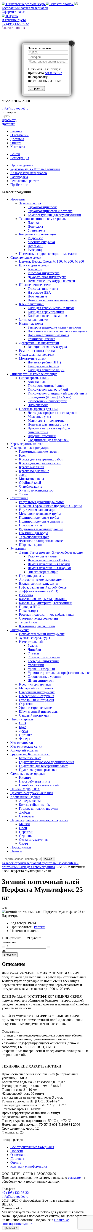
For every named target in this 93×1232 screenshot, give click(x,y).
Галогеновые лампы (43, 556)
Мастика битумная (41, 242)
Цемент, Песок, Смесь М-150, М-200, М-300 (51, 261)
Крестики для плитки (35, 684)
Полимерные (37, 296)
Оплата (15, 143)
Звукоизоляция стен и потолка (50, 211)
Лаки (23, 475)
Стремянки (27, 704)
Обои (23, 828)
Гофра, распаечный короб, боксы (43, 587)
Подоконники (20, 847)
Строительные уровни (44, 676)
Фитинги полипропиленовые (41, 541)
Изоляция (17, 199)
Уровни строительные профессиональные (59, 673)
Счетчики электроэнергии (38, 618)
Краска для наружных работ (40, 463)
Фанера (24, 738)
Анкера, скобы (30, 801)
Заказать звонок (61, 4)
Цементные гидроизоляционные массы (48, 253)
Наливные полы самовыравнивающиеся (57, 331)
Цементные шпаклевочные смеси (52, 300)
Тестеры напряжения (43, 661)
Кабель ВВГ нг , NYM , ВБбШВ (43, 599)
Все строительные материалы (32, 1147)
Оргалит (25, 735)
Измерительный (31, 641)
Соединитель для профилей (48, 440)
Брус (22, 727)
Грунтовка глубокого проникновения (46, 762)
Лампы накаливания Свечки (49, 564)
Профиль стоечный (42, 436)
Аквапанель (36, 382)
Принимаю (10, 1228)
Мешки (24, 824)
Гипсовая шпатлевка (43, 288)
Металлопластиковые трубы (40, 513)
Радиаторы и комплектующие (41, 529)
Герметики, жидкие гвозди (39, 451)
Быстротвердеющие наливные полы (54, 327)
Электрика (18, 548)
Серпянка (26, 836)
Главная (16, 131)
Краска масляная (31, 467)
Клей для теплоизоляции (46, 370)
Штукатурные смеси (34, 265)
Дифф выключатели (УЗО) (38, 591)
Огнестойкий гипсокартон (47, 401)
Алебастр (35, 269)
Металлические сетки (26, 746)
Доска (23, 731)
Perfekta (39, 927)
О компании (19, 135)
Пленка (33, 222)
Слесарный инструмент (36, 696)
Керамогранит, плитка (26, 444)
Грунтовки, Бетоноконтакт (30, 754)
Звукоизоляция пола (42, 207)
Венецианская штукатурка (47, 347)
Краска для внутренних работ (41, 459)
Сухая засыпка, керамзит (37, 354)
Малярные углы (39, 416)
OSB (22, 723)
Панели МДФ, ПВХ (25, 789)
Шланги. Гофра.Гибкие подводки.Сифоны (50, 506)
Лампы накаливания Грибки (49, 560)
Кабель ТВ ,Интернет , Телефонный (45, 603)
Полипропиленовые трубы (39, 517)
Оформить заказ (13, 12)
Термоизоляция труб (34, 537)
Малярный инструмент (36, 688)
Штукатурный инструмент (39, 711)
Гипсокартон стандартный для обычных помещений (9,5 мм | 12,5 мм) (57, 395)
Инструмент (19, 630)
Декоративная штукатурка (47, 277)
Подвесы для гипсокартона (48, 424)
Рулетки (34, 645)
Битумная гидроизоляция (37, 234)
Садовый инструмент (35, 715)
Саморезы (26, 816)
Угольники (36, 665)
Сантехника (19, 498)
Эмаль (23, 494)
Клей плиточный (31, 304)
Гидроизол (35, 238)
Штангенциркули (41, 680)
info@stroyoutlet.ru (15, 108)
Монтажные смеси (32, 358)
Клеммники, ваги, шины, (37, 626)
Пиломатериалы (22, 719)
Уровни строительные (35, 707)
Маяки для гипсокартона (46, 420)
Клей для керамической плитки (51, 308)
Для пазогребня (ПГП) (44, 362)
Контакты (17, 147)
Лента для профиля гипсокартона (52, 413)
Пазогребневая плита (34, 781)
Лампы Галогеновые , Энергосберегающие (51, 552)
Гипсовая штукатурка (43, 273)
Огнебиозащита (30, 486)
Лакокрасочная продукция (29, 447)
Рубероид (35, 250)
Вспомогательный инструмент (41, 634)
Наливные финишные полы (48, 335)
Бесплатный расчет (25, 8)
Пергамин (35, 246)
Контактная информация (28, 1166)
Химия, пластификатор (36, 490)
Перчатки (26, 832)
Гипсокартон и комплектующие (33, 374)
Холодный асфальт (24, 750)
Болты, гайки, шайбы (35, 804)
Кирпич (25, 777)
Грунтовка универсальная (38, 770)
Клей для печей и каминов (47, 316)
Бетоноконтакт (30, 758)
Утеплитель (36, 230)
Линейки (34, 649)
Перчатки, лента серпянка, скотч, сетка (39, 820)
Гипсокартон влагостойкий (48, 389)
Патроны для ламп (32, 576)
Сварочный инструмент (37, 692)
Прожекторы (28, 610)
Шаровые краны (31, 544)
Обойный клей (30, 482)
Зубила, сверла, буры (34, 638)
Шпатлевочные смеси (35, 284)
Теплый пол (28, 622)
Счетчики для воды (33, 533)
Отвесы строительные (44, 657)
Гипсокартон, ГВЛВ (34, 378)
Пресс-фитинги (30, 525)
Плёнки (16, 851)
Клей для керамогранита (46, 312)
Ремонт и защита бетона (37, 350)
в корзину (9, 954)
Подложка (35, 226)
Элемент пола (38, 405)
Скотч (23, 843)
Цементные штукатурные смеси (51, 281)
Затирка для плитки (33, 319)
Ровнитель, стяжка (41, 339)
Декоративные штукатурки (39, 343)
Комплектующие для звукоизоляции (54, 215)
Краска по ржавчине (34, 471)
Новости (16, 1151)
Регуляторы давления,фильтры (41, 502)
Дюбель (24, 812)
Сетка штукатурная (33, 839)
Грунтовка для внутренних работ (43, 766)
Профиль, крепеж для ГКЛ (38, 409)
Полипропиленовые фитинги (41, 521)
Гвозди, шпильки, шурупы (38, 808)
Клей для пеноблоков (43, 366)
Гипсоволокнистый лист (46, 385)
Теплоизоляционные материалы (42, 219)
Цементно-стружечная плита (31, 793)
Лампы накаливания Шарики (49, 568)
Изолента (26, 595)
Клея (22, 455)
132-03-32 (15, 24)
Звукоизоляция (30, 203)
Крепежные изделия (25, 797)
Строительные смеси (25, 257)
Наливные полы (31, 323)
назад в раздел (12, 1139)
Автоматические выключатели (41, 579)
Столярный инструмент (36, 700)
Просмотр (9, 120)
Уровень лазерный (41, 669)
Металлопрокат (21, 742)
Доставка (8, 124)
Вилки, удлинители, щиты (38, 583)
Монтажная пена (31, 479)
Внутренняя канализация (37, 510)
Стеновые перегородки (27, 773)
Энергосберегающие (43, 572)
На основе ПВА (39, 292)
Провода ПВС (29, 607)
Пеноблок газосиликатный (39, 785)
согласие (74, 1177)
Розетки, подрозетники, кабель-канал (46, 614)
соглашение (53, 73)
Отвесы (33, 653)
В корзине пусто (14, 20)
